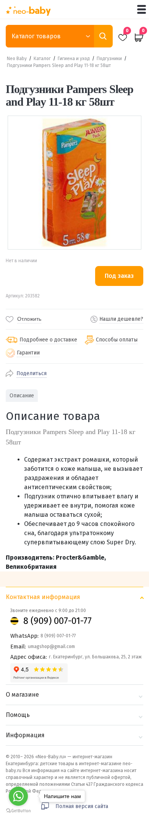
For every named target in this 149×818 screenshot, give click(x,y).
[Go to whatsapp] (18, 796)
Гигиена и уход (74, 58)
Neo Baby (17, 58)
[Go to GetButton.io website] (18, 810)
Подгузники (109, 58)
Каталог (42, 58)
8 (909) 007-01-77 (57, 621)
